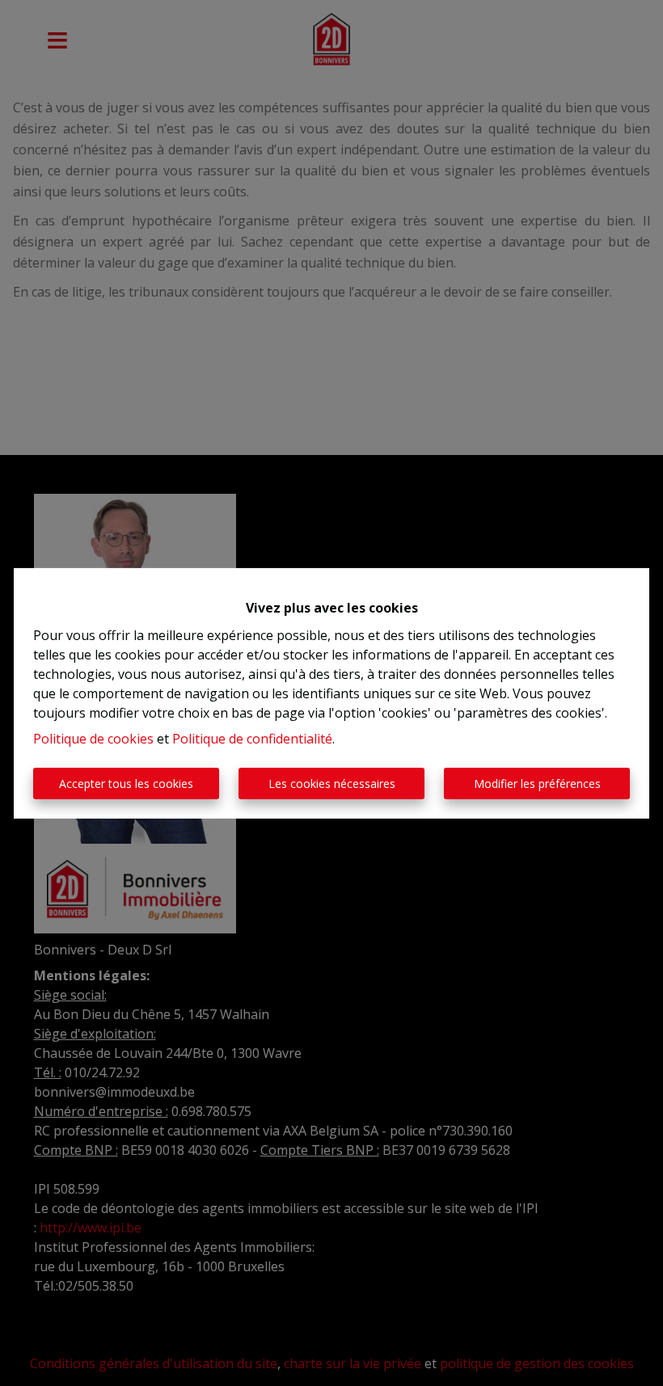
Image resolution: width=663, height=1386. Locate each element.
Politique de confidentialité (252, 739)
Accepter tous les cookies (126, 783)
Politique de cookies (93, 739)
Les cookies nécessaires (331, 783)
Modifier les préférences (537, 783)
